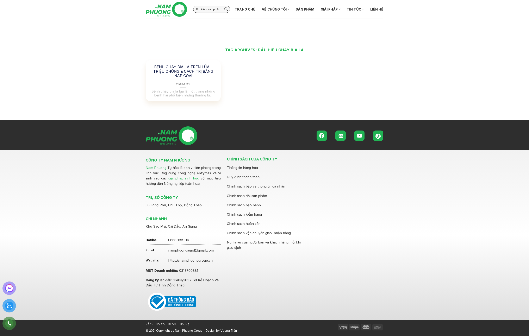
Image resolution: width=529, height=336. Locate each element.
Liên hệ (376, 9)
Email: (150, 250)
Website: (152, 260)
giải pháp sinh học (183, 178)
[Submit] (226, 9)
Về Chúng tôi (274, 9)
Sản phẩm (305, 9)
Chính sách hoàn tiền (243, 224)
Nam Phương (156, 168)
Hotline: (151, 240)
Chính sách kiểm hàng (244, 214)
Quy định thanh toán (243, 177)
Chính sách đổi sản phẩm (247, 196)
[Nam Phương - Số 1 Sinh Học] (166, 9)
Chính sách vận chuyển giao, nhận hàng (259, 233)
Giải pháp (329, 9)
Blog (172, 324)
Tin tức (354, 9)
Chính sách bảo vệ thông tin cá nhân (256, 186)
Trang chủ (245, 9)
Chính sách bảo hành (244, 205)
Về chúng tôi (156, 324)
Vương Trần (228, 330)
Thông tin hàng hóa (242, 168)
